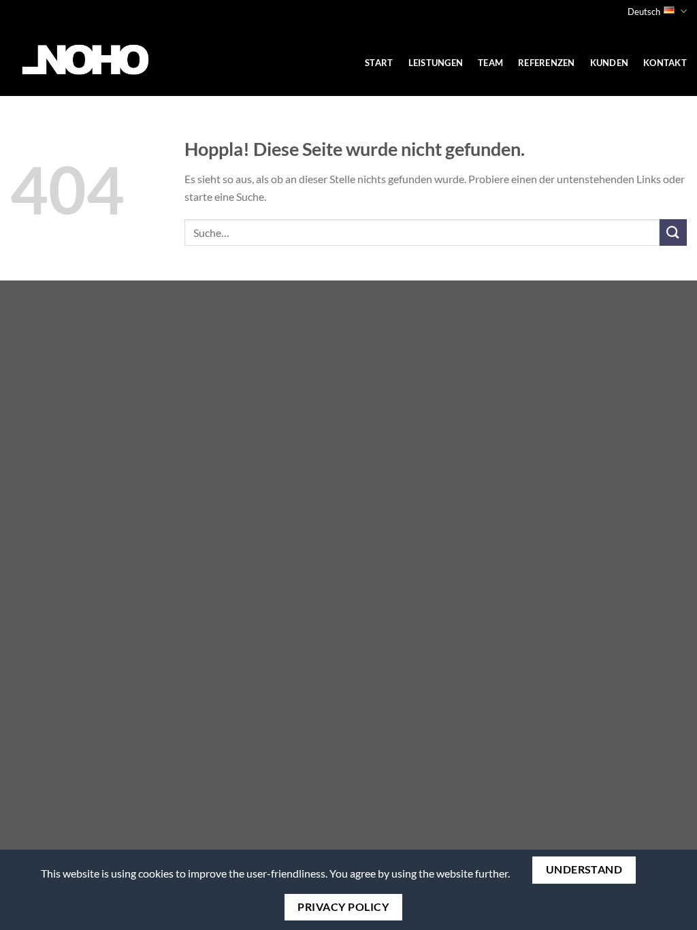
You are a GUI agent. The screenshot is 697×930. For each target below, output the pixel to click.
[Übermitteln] (673, 232)
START (379, 62)
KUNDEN (609, 62)
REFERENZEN (546, 62)
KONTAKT (665, 62)
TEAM (490, 62)
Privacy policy (343, 907)
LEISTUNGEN (436, 62)
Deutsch (644, 11)
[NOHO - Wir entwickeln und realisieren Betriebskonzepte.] (85, 59)
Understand (584, 869)
